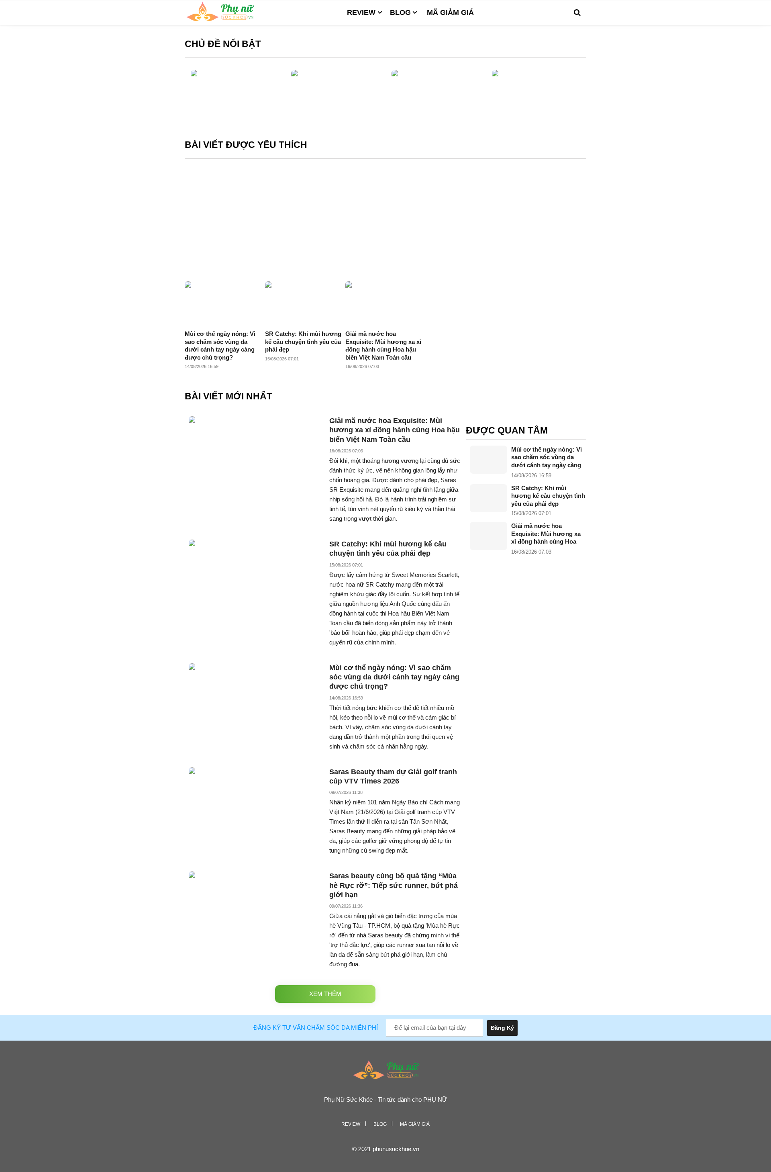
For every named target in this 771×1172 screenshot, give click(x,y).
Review (361, 12)
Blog (400, 12)
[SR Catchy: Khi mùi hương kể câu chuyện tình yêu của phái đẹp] (488, 498)
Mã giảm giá (450, 12)
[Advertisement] (385, 221)
